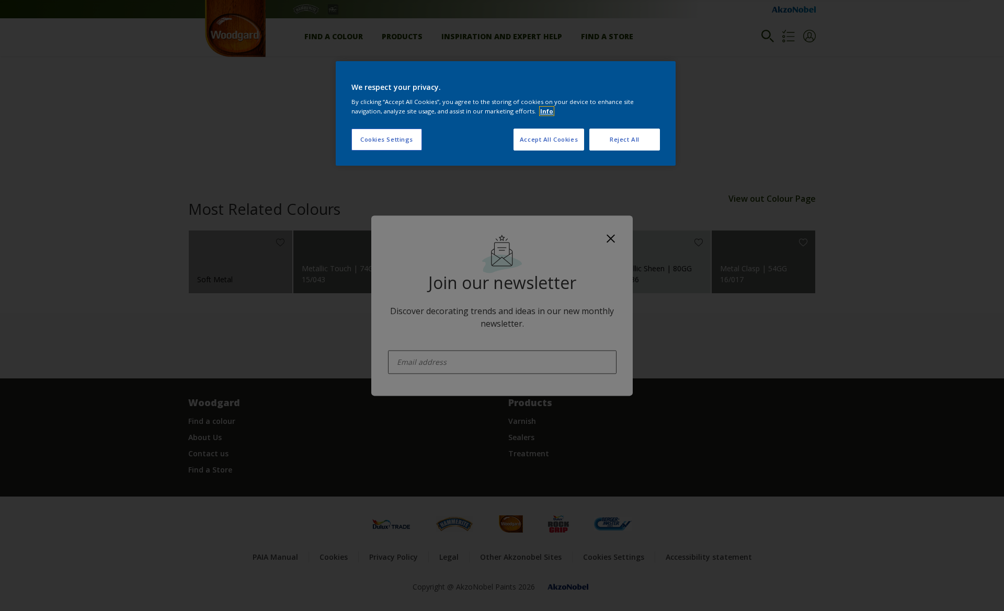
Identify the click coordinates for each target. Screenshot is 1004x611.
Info (546, 111)
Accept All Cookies (549, 139)
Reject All (625, 139)
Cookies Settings (386, 139)
